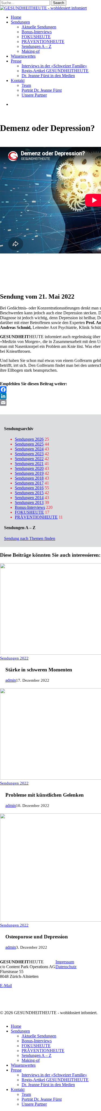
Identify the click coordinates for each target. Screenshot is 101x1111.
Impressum (64, 962)
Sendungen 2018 (29, 478)
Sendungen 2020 (29, 468)
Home (16, 1026)
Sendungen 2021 (29, 463)
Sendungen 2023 (29, 453)
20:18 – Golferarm (16, 277)
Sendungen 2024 (29, 449)
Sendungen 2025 (29, 444)
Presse (16, 1070)
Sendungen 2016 (29, 488)
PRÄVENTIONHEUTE (36, 517)
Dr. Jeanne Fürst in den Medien (48, 1084)
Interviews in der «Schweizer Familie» (54, 1075)
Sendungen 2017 (29, 483)
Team (26, 1094)
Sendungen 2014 (29, 497)
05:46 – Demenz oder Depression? (29, 267)
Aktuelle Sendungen (39, 1036)
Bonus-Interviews (30, 507)
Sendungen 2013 (29, 502)
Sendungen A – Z (36, 1055)
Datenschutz (65, 966)
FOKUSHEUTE (29, 512)
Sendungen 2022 (29, 458)
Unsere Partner (34, 1104)
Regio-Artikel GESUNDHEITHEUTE (55, 1079)
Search (58, 3)
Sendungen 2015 (29, 492)
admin (10, 680)
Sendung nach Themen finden (29, 538)
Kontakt (18, 1089)
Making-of (31, 1060)
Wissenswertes (23, 1065)
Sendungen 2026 (29, 439)
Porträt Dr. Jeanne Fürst (42, 1099)
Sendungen (20, 1031)
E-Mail (6, 985)
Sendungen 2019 (29, 473)
